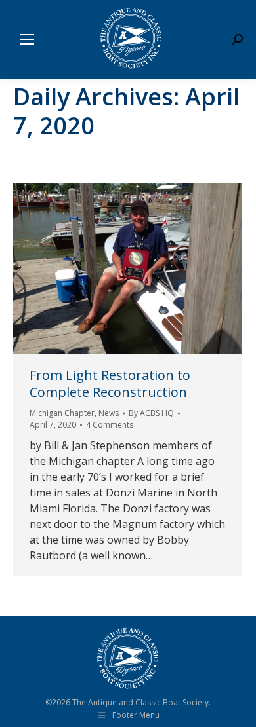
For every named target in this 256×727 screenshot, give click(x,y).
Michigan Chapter (62, 413)
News (108, 413)
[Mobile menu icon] (27, 39)
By (151, 413)
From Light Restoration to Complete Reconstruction (110, 383)
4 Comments (109, 424)
